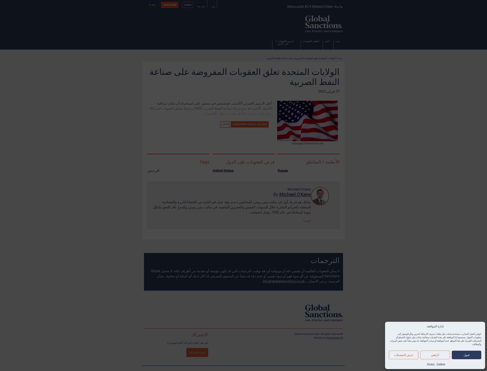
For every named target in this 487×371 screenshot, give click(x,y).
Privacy (431, 364)
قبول (466, 355)
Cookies (441, 364)
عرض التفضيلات (403, 355)
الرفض (435, 355)
